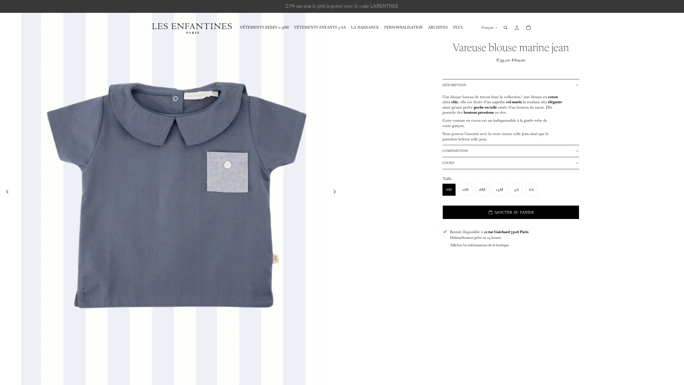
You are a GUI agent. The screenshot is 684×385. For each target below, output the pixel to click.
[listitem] (457, 27)
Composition (455, 151)
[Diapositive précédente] (6, 192)
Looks (448, 163)
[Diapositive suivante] (336, 192)
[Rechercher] (505, 27)
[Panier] (528, 27)
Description (454, 85)
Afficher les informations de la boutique (479, 245)
